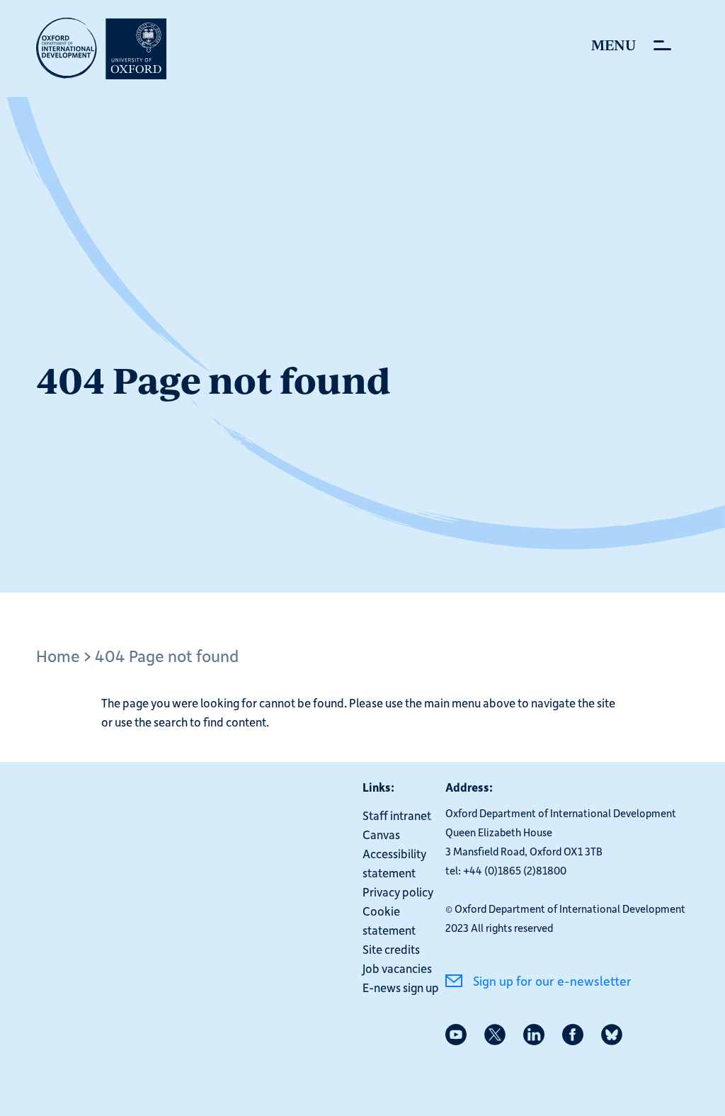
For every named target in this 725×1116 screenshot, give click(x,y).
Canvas (381, 834)
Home (58, 655)
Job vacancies (397, 968)
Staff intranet (396, 815)
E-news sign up (400, 987)
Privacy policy (397, 891)
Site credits (391, 949)
